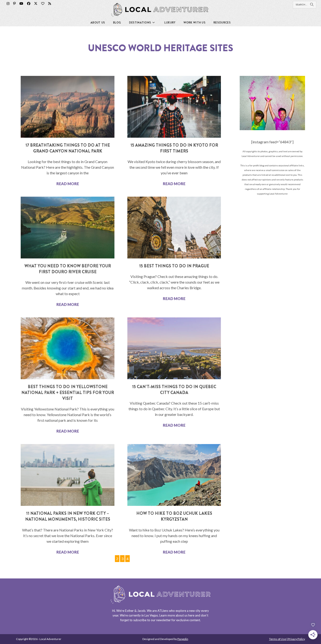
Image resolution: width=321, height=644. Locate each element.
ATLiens (162, 611)
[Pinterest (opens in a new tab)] (14, 3)
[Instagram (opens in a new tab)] (8, 3)
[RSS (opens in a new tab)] (49, 3)
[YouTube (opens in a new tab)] (21, 3)
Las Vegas (151, 615)
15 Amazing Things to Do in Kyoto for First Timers (174, 148)
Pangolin (182, 639)
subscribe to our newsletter (152, 620)
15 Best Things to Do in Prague (174, 266)
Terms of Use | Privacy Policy (287, 639)
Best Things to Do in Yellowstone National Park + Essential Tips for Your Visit (67, 393)
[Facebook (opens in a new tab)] (28, 3)
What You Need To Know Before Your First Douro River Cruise (67, 269)
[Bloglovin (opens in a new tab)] (42, 3)
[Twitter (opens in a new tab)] (35, 3)
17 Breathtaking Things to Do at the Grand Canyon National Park (67, 148)
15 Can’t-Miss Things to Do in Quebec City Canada (174, 390)
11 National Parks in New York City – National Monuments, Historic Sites (67, 516)
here (191, 615)
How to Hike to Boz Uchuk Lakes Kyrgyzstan (174, 516)
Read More (67, 183)
